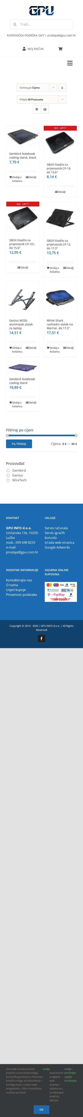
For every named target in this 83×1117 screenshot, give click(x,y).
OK (41, 1109)
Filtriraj (19, 444)
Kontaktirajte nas (19, 580)
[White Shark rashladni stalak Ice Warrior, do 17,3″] (60, 298)
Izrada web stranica (59, 542)
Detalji (32, 177)
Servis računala (56, 528)
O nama (12, 585)
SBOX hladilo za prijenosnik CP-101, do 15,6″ (22, 244)
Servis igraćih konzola (55, 535)
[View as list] (45, 109)
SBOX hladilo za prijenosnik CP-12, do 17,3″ (59, 244)
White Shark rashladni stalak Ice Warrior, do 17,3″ (60, 324)
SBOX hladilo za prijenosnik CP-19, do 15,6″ (59, 168)
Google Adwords (57, 547)
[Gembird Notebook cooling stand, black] (22, 137)
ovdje (46, 1069)
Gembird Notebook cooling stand (22, 381)
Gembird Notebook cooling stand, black (22, 155)
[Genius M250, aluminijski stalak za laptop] (22, 298)
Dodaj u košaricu (17, 179)
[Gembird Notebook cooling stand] (22, 367)
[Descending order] (62, 88)
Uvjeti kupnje (16, 590)
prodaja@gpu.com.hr (22, 552)
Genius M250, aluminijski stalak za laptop (21, 324)
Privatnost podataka (21, 594)
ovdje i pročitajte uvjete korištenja (70, 1075)
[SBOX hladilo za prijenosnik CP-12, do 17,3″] (60, 218)
